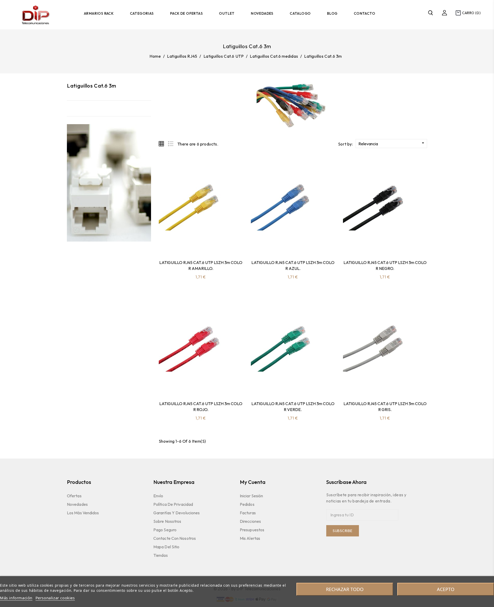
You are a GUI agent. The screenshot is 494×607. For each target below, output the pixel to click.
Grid (161, 143)
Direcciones (250, 521)
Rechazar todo (345, 589)
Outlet (226, 13)
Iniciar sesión (251, 495)
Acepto (445, 589)
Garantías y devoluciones (176, 512)
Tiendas (160, 555)
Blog (332, 13)
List (170, 143)
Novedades (262, 13)
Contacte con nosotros (174, 538)
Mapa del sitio (166, 546)
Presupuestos (252, 529)
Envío (158, 495)
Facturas (248, 512)
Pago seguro (165, 529)
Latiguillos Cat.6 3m (91, 85)
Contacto (364, 13)
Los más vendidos (83, 512)
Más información (16, 597)
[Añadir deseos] (214, 242)
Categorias (142, 13)
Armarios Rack (98, 13)
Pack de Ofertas (186, 13)
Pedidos (247, 504)
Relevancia (392, 143)
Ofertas (74, 495)
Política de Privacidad (173, 504)
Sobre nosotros (167, 521)
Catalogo (300, 13)
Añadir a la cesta (187, 242)
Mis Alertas (250, 538)
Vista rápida (200, 242)
